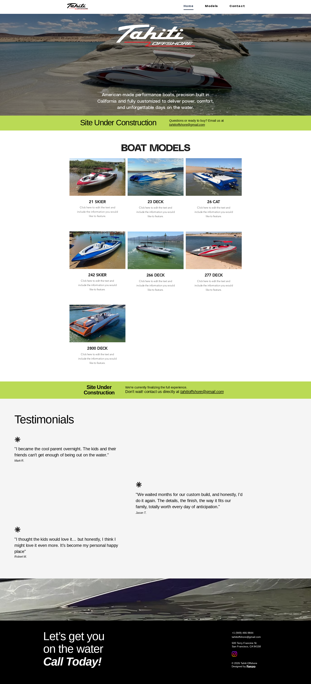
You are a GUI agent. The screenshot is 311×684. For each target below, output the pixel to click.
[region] (97, 193)
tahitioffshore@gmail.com (246, 636)
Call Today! (72, 661)
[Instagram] (234, 653)
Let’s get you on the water (73, 642)
